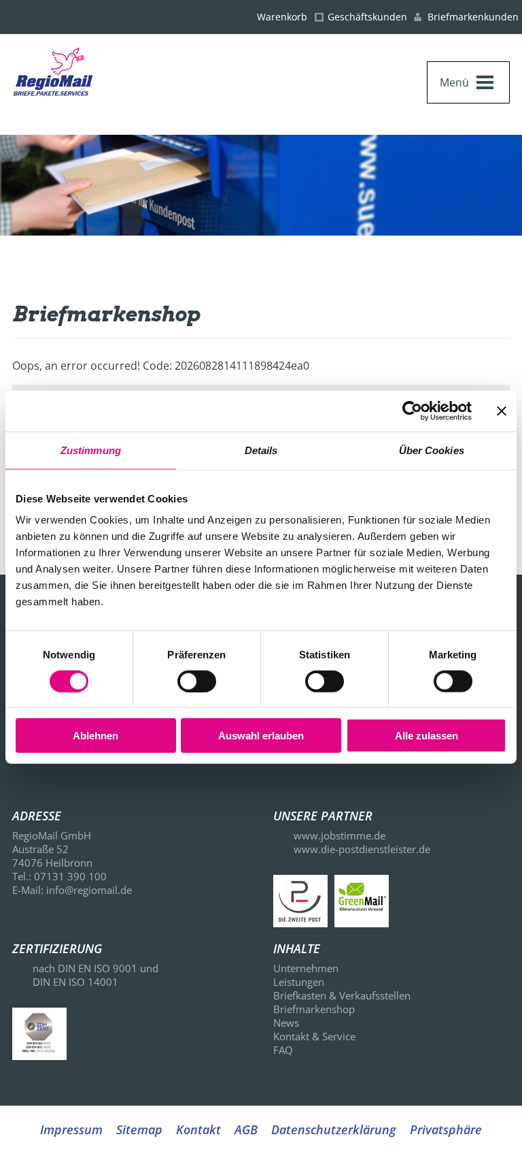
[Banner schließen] (501, 410)
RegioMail (78, 90)
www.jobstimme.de (339, 835)
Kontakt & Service (314, 1036)
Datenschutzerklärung (333, 1129)
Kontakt (198, 1129)
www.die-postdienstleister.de (362, 849)
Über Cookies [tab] (431, 449)
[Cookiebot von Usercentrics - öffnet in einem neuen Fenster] (412, 410)
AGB (246, 1129)
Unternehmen (305, 968)
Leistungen (298, 982)
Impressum (71, 1129)
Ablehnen (95, 735)
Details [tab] (261, 449)
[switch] (196, 681)
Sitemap (139, 1129)
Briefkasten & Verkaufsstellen (342, 995)
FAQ (283, 1050)
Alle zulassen (426, 735)
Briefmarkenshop (314, 1009)
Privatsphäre (446, 1129)
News (286, 1022)
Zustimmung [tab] (90, 449)
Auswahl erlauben (261, 735)
